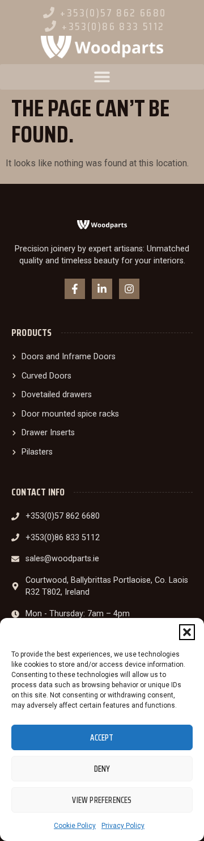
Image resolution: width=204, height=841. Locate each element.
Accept (101, 738)
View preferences (101, 800)
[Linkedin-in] (102, 289)
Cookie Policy (75, 826)
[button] (187, 632)
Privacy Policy (122, 826)
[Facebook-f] (75, 289)
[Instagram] (129, 289)
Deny (102, 769)
